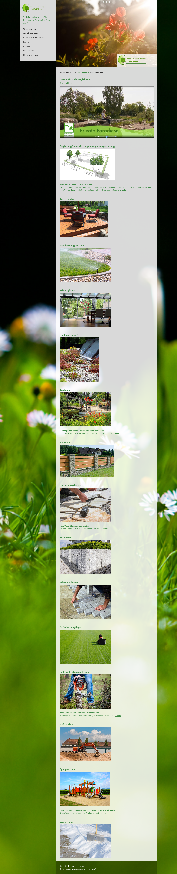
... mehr (123, 190)
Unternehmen (29, 29)
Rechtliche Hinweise (32, 55)
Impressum (80, 866)
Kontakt (27, 46)
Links (26, 42)
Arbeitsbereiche (30, 33)
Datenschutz (28, 50)
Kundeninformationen (33, 37)
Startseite (63, 866)
